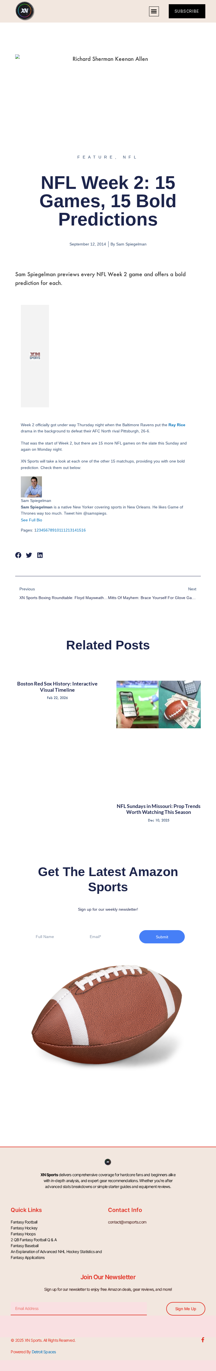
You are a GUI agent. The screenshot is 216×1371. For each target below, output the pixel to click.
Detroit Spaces (44, 1351)
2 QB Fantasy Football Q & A (33, 1239)
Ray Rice (176, 425)
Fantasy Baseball (24, 1245)
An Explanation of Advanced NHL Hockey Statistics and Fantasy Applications (56, 1254)
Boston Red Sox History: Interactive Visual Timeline (57, 686)
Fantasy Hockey (24, 1227)
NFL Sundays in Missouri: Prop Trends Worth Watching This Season (159, 809)
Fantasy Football (24, 1222)
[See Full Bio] (45, 520)
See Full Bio (31, 520)
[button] (154, 11)
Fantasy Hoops (23, 1233)
